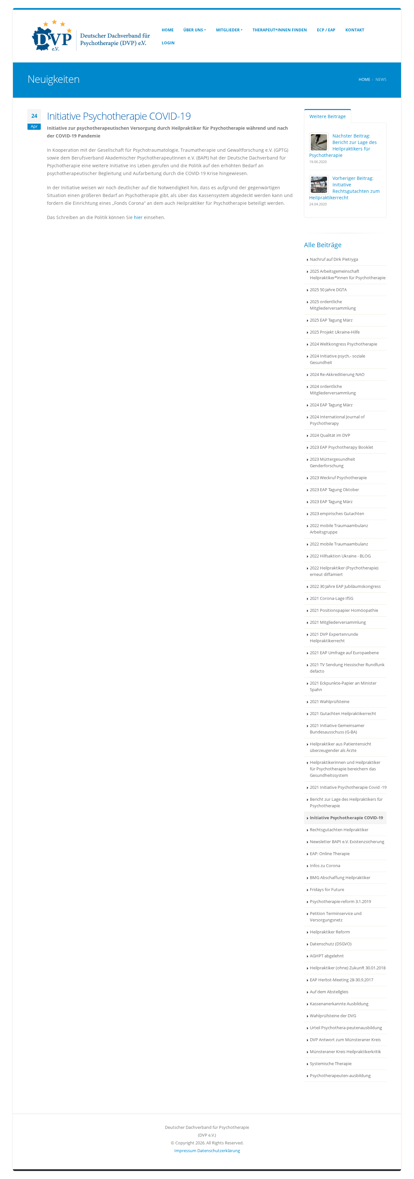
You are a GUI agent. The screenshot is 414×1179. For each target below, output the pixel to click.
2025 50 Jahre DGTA (328, 289)
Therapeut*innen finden (280, 30)
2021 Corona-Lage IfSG (331, 598)
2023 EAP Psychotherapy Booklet (341, 447)
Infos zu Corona (325, 865)
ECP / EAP (326, 30)
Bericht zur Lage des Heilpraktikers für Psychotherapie (346, 803)
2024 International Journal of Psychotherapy (337, 420)
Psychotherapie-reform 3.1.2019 (340, 901)
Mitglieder (228, 30)
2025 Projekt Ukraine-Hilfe (335, 332)
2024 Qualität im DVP (330, 435)
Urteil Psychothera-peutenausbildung (346, 1027)
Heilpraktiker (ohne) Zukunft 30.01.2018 (348, 968)
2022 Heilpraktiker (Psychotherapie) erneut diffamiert (344, 571)
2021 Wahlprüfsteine (329, 701)
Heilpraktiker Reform (330, 932)
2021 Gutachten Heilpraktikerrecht (343, 713)
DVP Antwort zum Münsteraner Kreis (345, 1039)
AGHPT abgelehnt (327, 956)
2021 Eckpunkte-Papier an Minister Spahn (343, 686)
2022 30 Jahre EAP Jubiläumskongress (345, 586)
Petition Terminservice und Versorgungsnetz (336, 917)
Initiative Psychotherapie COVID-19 (346, 818)
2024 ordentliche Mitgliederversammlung (333, 390)
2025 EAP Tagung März (331, 320)
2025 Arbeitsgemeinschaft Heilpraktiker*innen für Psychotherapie (348, 275)
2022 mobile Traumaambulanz (339, 544)
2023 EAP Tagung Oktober (334, 489)
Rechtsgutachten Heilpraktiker (339, 829)
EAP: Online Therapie (330, 853)
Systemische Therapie (331, 1063)
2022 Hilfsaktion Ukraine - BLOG (340, 556)
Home (168, 30)
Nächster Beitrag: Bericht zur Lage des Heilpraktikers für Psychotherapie (343, 145)
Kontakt (354, 30)
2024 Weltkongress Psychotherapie (343, 344)
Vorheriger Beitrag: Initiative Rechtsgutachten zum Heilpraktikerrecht (344, 188)
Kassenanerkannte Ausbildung (339, 1004)
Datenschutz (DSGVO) (331, 944)
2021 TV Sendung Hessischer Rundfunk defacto (347, 668)
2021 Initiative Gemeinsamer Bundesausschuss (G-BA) (337, 729)
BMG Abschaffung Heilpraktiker (340, 877)
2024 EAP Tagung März (331, 405)
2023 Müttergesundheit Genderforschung (332, 462)
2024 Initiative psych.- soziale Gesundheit (337, 359)
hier (138, 217)
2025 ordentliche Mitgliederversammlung (333, 305)
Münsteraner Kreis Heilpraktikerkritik (345, 1051)
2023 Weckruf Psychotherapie (338, 477)
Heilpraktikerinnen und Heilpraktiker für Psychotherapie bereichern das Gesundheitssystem (345, 769)
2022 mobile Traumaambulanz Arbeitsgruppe (339, 529)
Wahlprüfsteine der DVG (333, 1016)
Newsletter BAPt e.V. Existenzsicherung (347, 841)
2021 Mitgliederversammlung (338, 622)
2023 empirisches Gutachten (337, 513)
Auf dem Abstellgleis (329, 992)
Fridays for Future (327, 889)
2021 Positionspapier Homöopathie (344, 610)
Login (168, 43)
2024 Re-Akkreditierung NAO (337, 374)
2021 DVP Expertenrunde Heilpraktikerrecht (334, 638)
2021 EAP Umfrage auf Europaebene (344, 653)
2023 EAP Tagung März (331, 501)
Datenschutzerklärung (218, 1150)
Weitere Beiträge (328, 116)
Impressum (185, 1150)
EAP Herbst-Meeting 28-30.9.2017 (341, 980)
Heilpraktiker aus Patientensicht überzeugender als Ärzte (340, 747)
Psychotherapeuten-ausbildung (340, 1075)
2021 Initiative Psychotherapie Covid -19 (348, 787)
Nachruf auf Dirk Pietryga (334, 259)
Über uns (193, 30)
